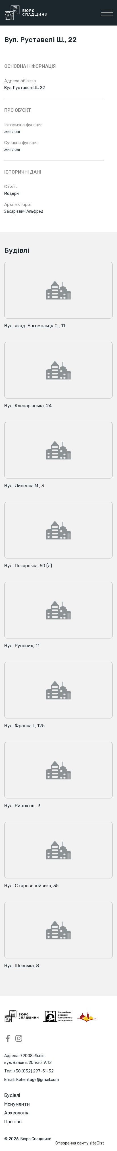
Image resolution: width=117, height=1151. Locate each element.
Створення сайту (79, 1143)
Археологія (16, 1113)
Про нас (13, 1121)
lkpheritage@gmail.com (37, 1079)
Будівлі (12, 1095)
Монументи (17, 1104)
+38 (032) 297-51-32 (33, 1071)
